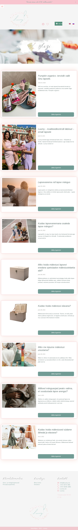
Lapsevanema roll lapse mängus (54, 182)
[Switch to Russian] (73, 24)
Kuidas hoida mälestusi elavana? (54, 306)
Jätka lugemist (56, 114)
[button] (2, 6)
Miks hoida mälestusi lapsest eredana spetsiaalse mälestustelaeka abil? (56, 267)
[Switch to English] (70, 24)
